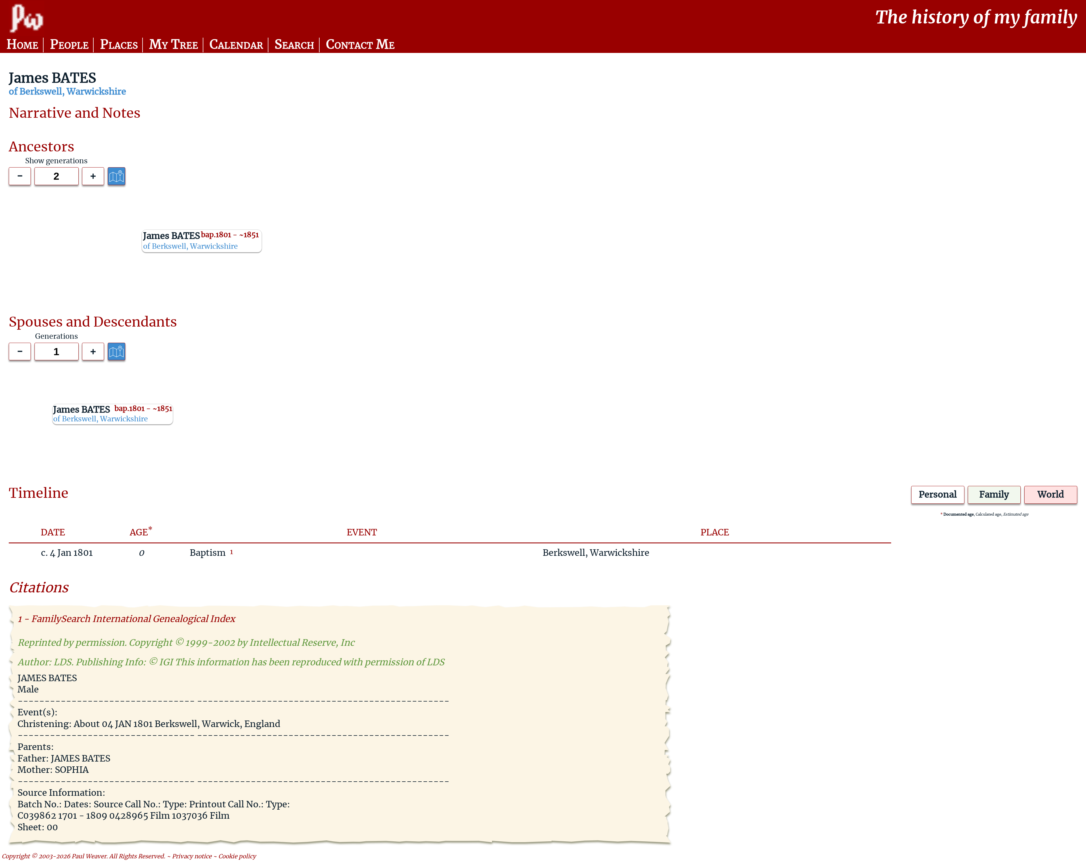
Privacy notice (192, 856)
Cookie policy (237, 856)
